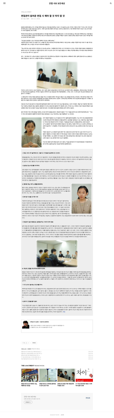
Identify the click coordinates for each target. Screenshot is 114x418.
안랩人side (23, 348)
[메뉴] (4, 3)
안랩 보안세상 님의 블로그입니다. (32, 399)
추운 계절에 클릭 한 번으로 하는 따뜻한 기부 (30, 359)
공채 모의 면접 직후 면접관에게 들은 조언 (29, 355)
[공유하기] (26, 343)
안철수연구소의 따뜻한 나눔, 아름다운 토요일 (30, 351)
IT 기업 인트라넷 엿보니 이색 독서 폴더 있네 (30, 357)
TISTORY (57, 415)
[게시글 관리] (28, 343)
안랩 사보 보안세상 (57, 3)
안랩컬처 (29, 348)
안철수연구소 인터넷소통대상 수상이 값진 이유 (30, 353)
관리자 (62, 415)
